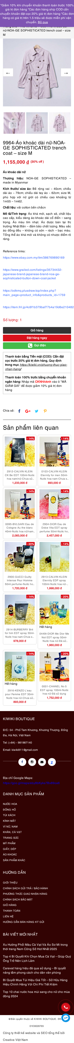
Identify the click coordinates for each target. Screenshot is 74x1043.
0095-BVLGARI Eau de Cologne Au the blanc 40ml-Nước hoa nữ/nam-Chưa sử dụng (19, 527)
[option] (37, 72)
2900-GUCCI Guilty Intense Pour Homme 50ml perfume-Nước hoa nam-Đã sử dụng (19, 580)
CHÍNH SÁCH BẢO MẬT (18, 899)
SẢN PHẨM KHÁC (14, 860)
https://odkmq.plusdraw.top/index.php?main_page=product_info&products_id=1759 (34, 292)
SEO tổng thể (50, 1033)
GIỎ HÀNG (10, 905)
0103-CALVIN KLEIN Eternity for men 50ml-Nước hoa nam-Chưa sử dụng (54, 474)
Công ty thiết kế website (19, 1033)
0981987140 (65, 1018)
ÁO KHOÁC (10, 854)
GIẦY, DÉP (9, 848)
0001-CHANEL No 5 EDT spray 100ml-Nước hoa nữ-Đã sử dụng (54, 689)
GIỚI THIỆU (10, 882)
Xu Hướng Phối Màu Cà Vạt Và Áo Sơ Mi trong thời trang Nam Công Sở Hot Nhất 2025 (35, 946)
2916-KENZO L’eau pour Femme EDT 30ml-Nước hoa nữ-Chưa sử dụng (19, 693)
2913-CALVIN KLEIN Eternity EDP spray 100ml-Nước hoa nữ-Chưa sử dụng (54, 580)
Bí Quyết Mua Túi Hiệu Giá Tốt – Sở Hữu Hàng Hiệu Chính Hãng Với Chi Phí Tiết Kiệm (35, 982)
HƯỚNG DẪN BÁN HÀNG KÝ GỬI (23, 921)
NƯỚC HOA (10, 803)
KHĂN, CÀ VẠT (12, 832)
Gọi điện (40, 345)
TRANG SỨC (11, 837)
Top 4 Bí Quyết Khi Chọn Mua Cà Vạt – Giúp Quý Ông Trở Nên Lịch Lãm (37, 958)
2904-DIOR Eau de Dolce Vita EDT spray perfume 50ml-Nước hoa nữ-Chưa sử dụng (54, 527)
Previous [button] (8, 72)
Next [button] (66, 72)
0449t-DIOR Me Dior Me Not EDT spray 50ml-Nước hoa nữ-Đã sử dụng (54, 637)
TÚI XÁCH (9, 815)
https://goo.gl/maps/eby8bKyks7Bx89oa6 (31, 783)
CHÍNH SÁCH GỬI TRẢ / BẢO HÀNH (25, 888)
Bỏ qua (43, 22)
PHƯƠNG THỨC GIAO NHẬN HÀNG (25, 893)
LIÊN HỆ (8, 916)
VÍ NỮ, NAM (10, 826)
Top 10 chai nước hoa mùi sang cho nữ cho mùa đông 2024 (36, 994)
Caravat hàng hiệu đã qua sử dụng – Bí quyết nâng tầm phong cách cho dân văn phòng (34, 970)
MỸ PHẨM (9, 843)
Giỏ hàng (37, 330)
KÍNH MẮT (9, 820)
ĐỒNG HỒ (9, 809)
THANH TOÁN (11, 910)
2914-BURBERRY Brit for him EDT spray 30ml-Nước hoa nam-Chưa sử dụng (20, 633)
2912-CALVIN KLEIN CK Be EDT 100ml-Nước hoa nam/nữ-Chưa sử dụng (20, 474)
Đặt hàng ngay (37, 337)
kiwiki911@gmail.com (25, 749)
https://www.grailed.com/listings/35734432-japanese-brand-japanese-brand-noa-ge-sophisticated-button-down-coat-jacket (32, 273)
